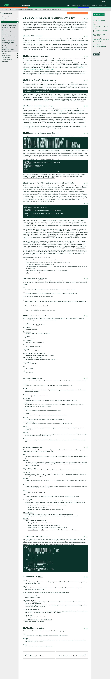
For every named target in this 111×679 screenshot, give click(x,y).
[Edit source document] (87, 19)
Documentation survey (99, 14)
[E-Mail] (94, 54)
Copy (86, 91)
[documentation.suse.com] (2, 9)
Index (6, 9)
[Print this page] (98, 54)
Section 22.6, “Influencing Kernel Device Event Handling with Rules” (53, 68)
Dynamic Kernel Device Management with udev (52, 9)
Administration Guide (32, 9)
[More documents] (0, 12)
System (39, 9)
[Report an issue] (84, 19)
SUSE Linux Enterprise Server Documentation (18, 9)
